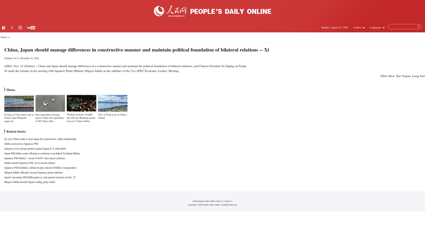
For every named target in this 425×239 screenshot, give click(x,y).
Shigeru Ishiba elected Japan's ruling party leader (29, 182)
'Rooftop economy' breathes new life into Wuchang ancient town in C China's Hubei (81, 117)
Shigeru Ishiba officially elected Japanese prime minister (33, 172)
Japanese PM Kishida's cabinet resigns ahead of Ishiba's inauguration (40, 167)
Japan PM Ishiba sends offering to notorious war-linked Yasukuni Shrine (42, 153)
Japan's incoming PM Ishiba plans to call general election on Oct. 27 (40, 177)
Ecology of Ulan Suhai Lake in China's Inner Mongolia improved (19, 118)
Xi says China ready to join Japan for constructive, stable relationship (40, 139)
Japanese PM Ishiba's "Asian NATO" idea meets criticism (34, 158)
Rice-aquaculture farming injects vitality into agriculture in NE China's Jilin (50, 118)
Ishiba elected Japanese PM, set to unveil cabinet (29, 162)
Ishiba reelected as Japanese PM (21, 143)
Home (3, 37)
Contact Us (228, 201)
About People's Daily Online (203, 201)
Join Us (219, 201)
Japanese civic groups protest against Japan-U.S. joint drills (35, 148)
